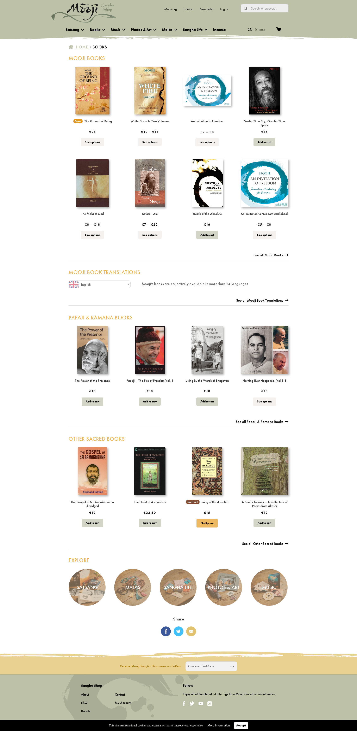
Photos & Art (141, 29)
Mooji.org (170, 9)
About (85, 694)
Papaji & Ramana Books (101, 317)
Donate (85, 711)
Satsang (72, 29)
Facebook (166, 631)
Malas (167, 29)
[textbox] (99, 285)
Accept (241, 725)
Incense (219, 29)
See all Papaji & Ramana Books (259, 421)
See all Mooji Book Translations (259, 300)
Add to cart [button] (264, 142)
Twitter (178, 631)
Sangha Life (193, 29)
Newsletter (207, 9)
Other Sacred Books (97, 439)
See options (92, 142)
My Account (123, 703)
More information (219, 725)
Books (95, 29)
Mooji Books (87, 58)
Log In (224, 9)
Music (115, 29)
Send (232, 667)
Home (82, 47)
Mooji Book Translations (104, 272)
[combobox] (100, 284)
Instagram (209, 703)
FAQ (84, 703)
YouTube (201, 703)
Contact (188, 9)
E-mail (191, 631)
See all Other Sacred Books (262, 543)
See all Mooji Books (268, 255)
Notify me (207, 523)
